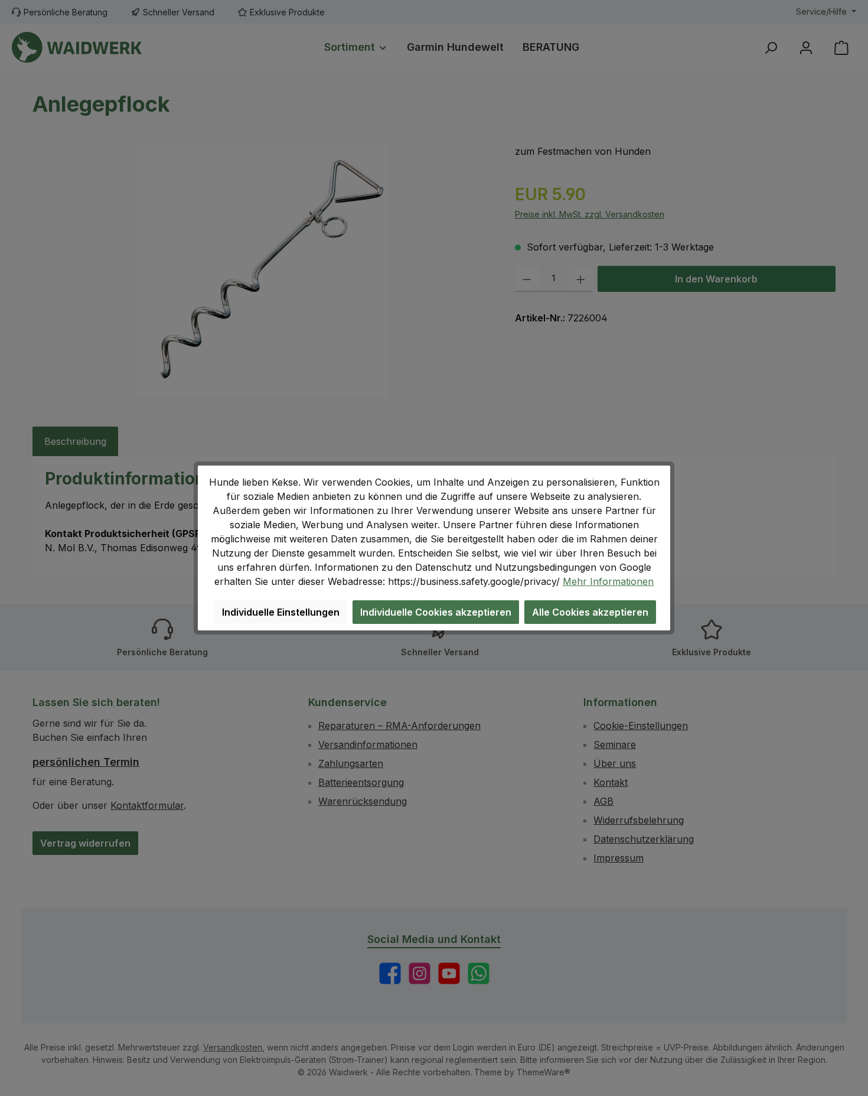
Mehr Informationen (608, 581)
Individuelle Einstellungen (281, 612)
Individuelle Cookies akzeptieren (435, 612)
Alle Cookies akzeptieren (590, 612)
